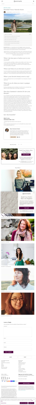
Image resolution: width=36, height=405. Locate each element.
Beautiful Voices (7, 7)
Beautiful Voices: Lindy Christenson (6, 291)
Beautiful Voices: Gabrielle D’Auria (6, 266)
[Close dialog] (34, 193)
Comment (5, 326)
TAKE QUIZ (26, 207)
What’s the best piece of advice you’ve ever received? (12, 36)
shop (25, 357)
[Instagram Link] (19, 137)
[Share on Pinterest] (31, 12)
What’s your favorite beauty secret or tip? (10, 39)
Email (5, 342)
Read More (13, 137)
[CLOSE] (34, 399)
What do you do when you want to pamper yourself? (11, 41)
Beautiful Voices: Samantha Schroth (6, 315)
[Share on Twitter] (29, 12)
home (10, 357)
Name (5, 338)
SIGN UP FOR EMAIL (26, 383)
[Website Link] (17, 137)
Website (5, 347)
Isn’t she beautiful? (7, 44)
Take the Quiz (26, 154)
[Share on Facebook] (28, 12)
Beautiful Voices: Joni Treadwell (5, 217)
